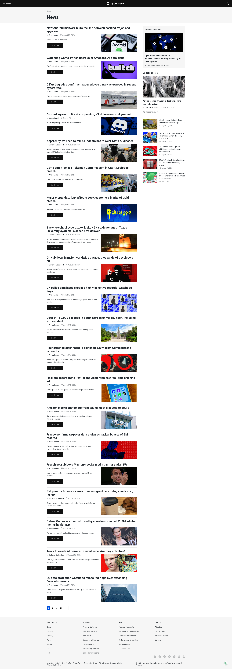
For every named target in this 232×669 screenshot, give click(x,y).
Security (50, 636)
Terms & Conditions (90, 663)
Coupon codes (124, 649)
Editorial (50, 631)
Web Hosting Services (91, 649)
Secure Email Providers (91, 640)
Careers (158, 640)
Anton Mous (53, 35)
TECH (147, 95)
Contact (57, 663)
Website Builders (89, 644)
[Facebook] (159, 656)
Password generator (126, 627)
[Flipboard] (179, 656)
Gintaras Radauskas (56, 555)
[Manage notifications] (226, 663)
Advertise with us (161, 636)
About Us (158, 627)
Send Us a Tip (160, 631)
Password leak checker (127, 636)
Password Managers (90, 631)
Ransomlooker (124, 644)
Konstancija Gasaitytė (152, 107)
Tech (48, 653)
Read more (53, 46)
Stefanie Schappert (56, 145)
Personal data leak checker (129, 631)
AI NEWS (149, 50)
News (49, 627)
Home (49, 11)
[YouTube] (164, 656)
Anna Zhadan (54, 325)
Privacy (49, 640)
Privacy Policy (77, 663)
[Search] (227, 3)
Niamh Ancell (54, 118)
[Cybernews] (116, 3)
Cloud (49, 649)
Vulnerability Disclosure (54, 665)
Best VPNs (87, 636)
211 (61, 608)
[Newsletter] (183, 656)
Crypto (49, 644)
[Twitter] (154, 656)
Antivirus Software (90, 627)
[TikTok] (174, 656)
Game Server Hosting (91, 653)
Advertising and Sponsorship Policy (110, 663)
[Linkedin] (169, 656)
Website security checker (128, 640)
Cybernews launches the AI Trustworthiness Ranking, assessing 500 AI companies (163, 58)
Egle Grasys (151, 65)
